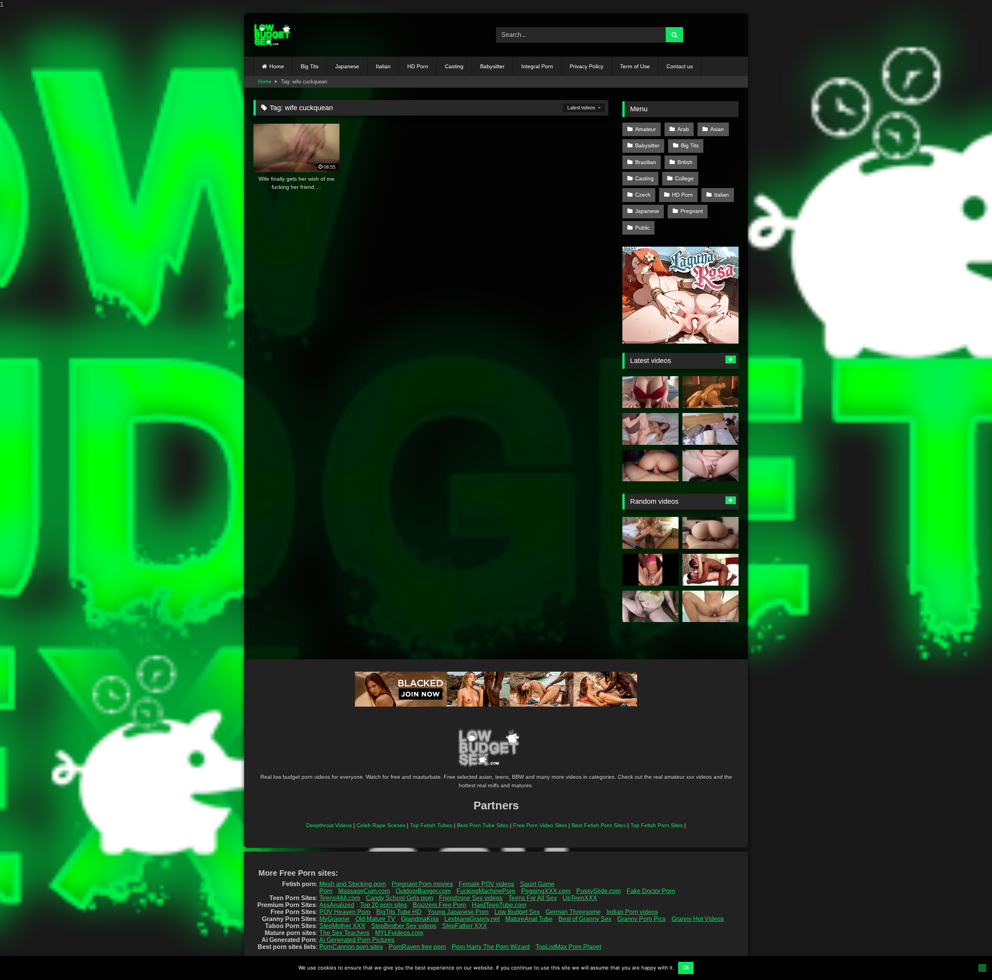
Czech (643, 195)
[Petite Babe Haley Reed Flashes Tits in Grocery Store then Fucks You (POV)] (650, 570)
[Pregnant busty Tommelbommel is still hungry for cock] (650, 533)
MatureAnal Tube (529, 919)
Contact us (679, 66)
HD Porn (417, 66)
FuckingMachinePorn (485, 891)
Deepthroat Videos (329, 825)
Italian (383, 66)
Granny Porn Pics (641, 919)
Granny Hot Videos (698, 919)
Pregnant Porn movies (422, 884)
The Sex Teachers (344, 933)
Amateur (645, 129)
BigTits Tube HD (399, 912)
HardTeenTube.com (499, 905)
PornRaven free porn (417, 947)
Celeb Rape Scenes (380, 825)
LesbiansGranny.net (471, 919)
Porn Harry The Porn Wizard (491, 947)
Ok (686, 968)
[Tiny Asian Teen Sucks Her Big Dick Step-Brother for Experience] (710, 606)
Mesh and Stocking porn (352, 884)
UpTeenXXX (580, 898)
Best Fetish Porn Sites (599, 825)
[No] (982, 968)
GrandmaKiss (420, 919)
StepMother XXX (342, 926)
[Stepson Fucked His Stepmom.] (650, 429)
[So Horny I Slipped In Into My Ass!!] (650, 466)
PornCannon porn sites (351, 947)
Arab (683, 129)
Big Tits (310, 66)
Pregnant (691, 211)
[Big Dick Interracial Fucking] (710, 570)
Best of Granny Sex (584, 919)
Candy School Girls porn (399, 898)
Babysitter (492, 66)
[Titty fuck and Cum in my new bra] (650, 392)
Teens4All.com (339, 898)
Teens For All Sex (532, 898)
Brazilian (645, 162)
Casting (454, 66)
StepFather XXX (464, 926)
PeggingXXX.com (545, 891)
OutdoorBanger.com (423, 891)
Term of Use (635, 66)
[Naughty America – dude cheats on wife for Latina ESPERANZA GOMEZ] (710, 392)
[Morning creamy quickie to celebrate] (710, 533)
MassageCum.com (364, 891)
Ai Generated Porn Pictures (356, 940)
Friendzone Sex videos (471, 898)
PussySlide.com (598, 891)
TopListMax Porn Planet (568, 947)
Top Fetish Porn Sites (656, 825)
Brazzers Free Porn (439, 905)
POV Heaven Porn (344, 912)
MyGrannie (334, 919)
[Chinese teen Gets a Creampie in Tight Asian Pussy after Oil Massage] (710, 429)
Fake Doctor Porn (651, 891)
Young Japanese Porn (458, 912)
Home (276, 66)
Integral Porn (537, 66)
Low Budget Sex (517, 912)
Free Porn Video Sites (540, 825)
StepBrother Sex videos (403, 926)
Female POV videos (486, 884)
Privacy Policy (586, 66)
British (684, 162)
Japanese (347, 66)
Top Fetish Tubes (431, 825)
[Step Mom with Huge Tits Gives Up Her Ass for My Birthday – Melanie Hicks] (710, 466)
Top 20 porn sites (383, 905)
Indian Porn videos (632, 912)
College (684, 178)
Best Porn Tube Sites (482, 825)
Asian (717, 129)
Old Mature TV (375, 919)
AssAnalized (336, 905)
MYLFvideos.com (399, 933)
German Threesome (573, 912)
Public (642, 228)
